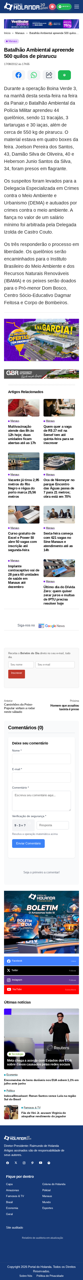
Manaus (20, 33)
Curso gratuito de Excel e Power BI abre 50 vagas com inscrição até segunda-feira (22, 542)
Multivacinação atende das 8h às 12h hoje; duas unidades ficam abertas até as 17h (22, 435)
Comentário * (20, 787)
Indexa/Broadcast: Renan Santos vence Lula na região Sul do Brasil (40, 1097)
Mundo (46, 1202)
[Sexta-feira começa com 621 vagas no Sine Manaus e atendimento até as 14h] (59, 515)
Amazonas (12, 1190)
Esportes (47, 1208)
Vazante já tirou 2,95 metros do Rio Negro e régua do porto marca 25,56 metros (23, 488)
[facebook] (7, 1162)
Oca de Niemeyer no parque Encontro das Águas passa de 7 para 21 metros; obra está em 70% (59, 488)
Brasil (9, 1202)
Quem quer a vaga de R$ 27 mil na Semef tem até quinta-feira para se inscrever (58, 435)
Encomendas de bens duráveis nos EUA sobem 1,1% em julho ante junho (41, 1081)
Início (7, 33)
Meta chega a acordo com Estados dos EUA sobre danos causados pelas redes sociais (39, 1062)
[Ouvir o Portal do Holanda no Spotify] (64, 75)
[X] (15, 1162)
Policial (46, 1190)
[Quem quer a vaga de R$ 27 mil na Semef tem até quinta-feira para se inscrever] (59, 408)
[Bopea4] (26, 6)
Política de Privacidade (49, 1275)
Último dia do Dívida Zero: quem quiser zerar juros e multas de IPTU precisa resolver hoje (59, 595)
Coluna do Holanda (53, 1184)
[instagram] (24, 1162)
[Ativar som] (74, 356)
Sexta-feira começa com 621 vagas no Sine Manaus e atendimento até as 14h (58, 542)
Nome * (17, 750)
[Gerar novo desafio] (29, 825)
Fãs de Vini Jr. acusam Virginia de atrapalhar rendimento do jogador (43, 1114)
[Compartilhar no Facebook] (18, 75)
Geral (9, 1214)
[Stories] (52, 7)
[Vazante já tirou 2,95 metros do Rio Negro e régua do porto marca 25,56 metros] (23, 461)
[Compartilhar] (49, 75)
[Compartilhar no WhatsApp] (33, 75)
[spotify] (48, 1162)
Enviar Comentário (28, 843)
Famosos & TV (15, 1196)
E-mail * (17, 769)
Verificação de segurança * (29, 816)
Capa (9, 1184)
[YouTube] (40, 1162)
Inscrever (16, 672)
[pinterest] (32, 1162)
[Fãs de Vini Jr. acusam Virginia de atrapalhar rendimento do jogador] (11, 1112)
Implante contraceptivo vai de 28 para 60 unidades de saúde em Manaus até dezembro (23, 576)
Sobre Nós (25, 1275)
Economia (12, 1208)
